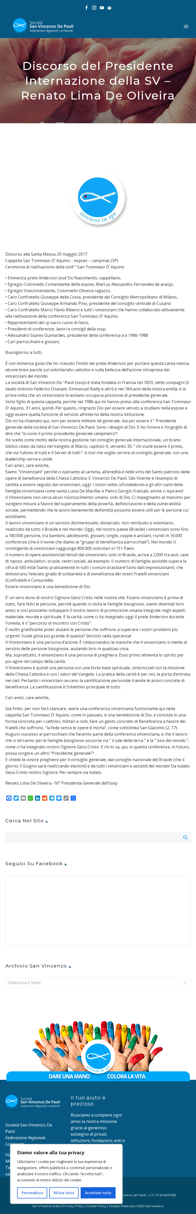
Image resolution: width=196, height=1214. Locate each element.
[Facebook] (86, 8)
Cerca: (185, 837)
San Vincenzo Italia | (47, 1206)
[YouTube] (102, 8)
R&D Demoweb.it (151, 1206)
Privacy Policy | (75, 1206)
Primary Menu (186, 26)
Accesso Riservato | (123, 1206)
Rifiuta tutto (63, 1192)
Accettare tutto (98, 1192)
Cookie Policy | (98, 1206)
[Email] (109, 8)
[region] (66, 1174)
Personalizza (32, 1192)
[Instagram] (94, 8)
